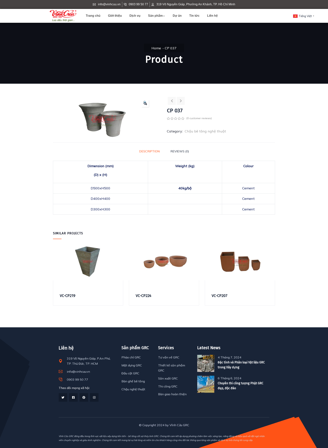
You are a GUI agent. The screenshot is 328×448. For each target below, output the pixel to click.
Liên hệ (212, 15)
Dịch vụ (134, 15)
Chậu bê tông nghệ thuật (205, 131)
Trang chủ (93, 15)
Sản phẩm (155, 15)
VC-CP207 (219, 295)
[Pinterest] (84, 397)
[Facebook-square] (73, 397)
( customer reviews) (199, 118)
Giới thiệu (115, 15)
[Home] (63, 16)
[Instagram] (94, 397)
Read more (55, 267)
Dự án (177, 15)
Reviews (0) (179, 151)
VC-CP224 (143, 295)
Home (156, 48)
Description (149, 151)
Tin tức (194, 15)
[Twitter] (63, 397)
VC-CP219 (67, 295)
